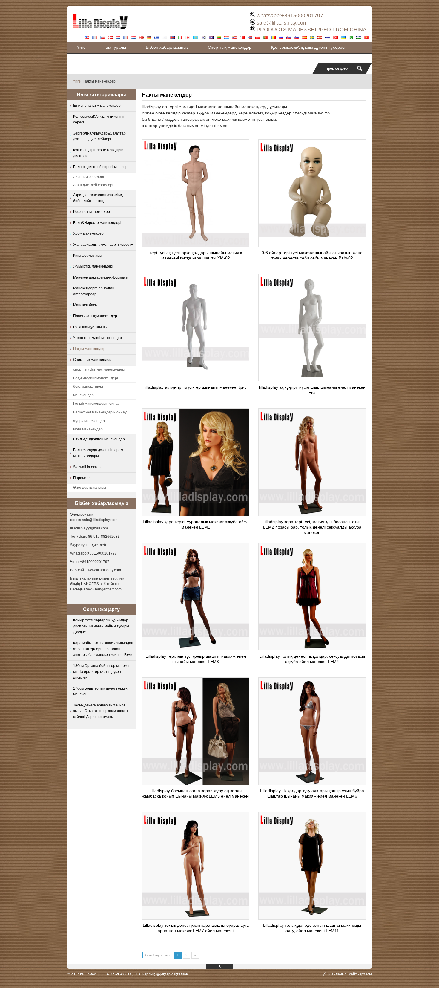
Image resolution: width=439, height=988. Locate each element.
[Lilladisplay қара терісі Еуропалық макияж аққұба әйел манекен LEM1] (195, 514)
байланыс (337, 974)
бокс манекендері (88, 386)
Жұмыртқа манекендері (93, 266)
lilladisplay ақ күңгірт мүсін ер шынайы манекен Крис (196, 387)
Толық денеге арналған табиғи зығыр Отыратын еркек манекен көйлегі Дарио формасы (100, 711)
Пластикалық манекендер (95, 316)
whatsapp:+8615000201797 (290, 16)
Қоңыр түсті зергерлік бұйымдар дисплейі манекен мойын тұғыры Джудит (101, 626)
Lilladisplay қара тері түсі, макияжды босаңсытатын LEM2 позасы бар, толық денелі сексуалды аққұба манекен (312, 527)
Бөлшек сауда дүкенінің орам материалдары (98, 453)
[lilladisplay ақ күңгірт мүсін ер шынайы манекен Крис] (195, 379)
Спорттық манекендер (229, 47)
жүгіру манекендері (89, 421)
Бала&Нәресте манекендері (97, 223)
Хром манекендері (89, 233)
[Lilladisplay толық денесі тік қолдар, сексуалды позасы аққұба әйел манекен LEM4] (312, 648)
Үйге (81, 47)
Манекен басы (85, 305)
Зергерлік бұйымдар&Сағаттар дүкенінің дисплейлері (99, 136)
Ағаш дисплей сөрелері (93, 185)
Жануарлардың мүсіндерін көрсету (103, 244)
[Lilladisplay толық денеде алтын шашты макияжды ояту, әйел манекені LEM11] (312, 917)
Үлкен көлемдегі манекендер (97, 338)
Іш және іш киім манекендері (97, 105)
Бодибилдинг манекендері (95, 378)
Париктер (81, 478)
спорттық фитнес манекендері (99, 369)
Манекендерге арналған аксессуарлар (93, 291)
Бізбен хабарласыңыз (167, 47)
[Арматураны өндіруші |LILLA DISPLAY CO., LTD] (100, 31)
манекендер (83, 395)
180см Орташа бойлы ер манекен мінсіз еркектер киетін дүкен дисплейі (102, 671)
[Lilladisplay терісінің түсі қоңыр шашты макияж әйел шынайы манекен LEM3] (195, 648)
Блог (81, 57)
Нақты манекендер (89, 349)
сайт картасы (360, 974)
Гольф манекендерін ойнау (96, 403)
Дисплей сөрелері (88, 177)
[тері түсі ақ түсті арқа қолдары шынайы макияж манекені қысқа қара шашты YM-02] (195, 245)
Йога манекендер (88, 429)
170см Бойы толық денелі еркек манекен (100, 691)
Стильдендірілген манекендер (99, 439)
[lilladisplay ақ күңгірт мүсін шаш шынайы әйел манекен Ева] (312, 379)
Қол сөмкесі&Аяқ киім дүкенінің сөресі (308, 47)
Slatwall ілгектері (87, 467)
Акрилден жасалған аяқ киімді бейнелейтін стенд (98, 198)
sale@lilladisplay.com (282, 23)
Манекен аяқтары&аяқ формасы (100, 277)
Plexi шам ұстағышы (90, 327)
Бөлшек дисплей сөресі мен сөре (101, 167)
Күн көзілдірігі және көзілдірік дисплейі (98, 153)
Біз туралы (115, 47)
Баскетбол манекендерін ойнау (100, 412)
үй (325, 974)
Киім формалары (87, 256)
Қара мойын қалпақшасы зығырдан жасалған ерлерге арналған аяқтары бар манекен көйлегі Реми (103, 649)
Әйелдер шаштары (89, 487)
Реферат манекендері (92, 212)
